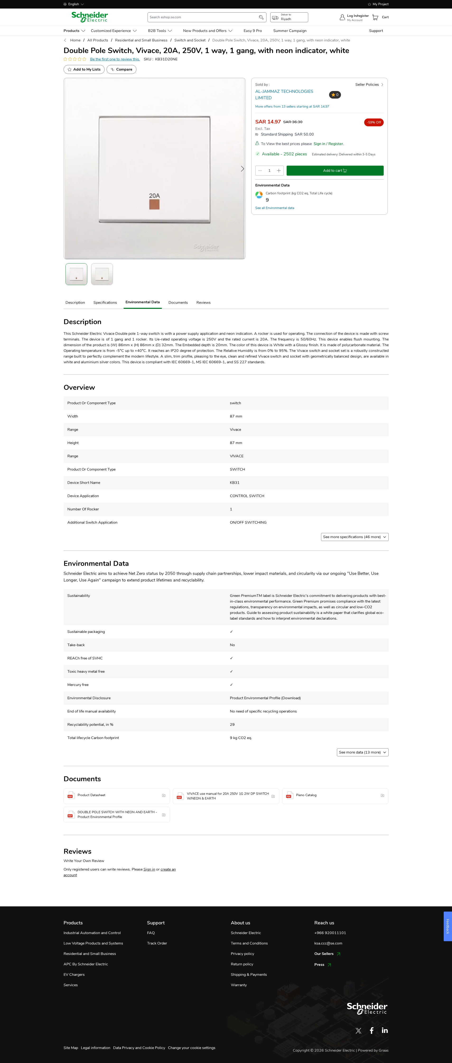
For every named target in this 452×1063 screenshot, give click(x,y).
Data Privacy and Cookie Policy (139, 1047)
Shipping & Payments (249, 974)
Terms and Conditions (249, 943)
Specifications (105, 302)
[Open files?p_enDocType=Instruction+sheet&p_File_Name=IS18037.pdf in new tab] (273, 796)
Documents (178, 302)
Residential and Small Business (90, 953)
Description (75, 302)
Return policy (242, 964)
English (73, 4)
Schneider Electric (246, 933)
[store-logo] (90, 17)
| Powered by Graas (372, 1050)
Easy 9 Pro (253, 30)
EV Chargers (74, 974)
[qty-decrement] (260, 170)
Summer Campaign (290, 30)
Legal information (95, 1047)
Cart (385, 17)
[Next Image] (242, 169)
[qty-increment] (279, 170)
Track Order (157, 943)
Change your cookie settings (191, 1047)
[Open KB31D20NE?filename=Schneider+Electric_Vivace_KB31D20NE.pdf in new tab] (164, 795)
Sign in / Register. (329, 143)
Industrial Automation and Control (92, 933)
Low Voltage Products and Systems (93, 943)
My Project (381, 4)
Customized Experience (111, 30)
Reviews (203, 302)
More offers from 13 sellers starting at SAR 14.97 (292, 106)
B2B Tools (157, 30)
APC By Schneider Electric (86, 964)
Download (291, 698)
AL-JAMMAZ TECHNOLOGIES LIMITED (284, 95)
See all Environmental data (274, 208)
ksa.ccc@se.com (328, 943)
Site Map (71, 1047)
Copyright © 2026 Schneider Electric (324, 1050)
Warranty (239, 985)
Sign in (149, 869)
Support (376, 30)
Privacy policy (242, 953)
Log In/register (358, 16)
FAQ (151, 933)
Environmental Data (143, 302)
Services (71, 985)
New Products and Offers (205, 30)
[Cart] (375, 17)
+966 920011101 (330, 933)
